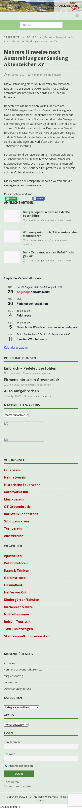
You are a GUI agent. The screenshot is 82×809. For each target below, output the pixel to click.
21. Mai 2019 (32, 260)
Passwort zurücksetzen (18, 786)
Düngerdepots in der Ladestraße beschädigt (46, 214)
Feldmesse (24, 315)
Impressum (11, 682)
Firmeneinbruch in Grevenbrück (32, 379)
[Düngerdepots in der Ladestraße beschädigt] (12, 216)
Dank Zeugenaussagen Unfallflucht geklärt (48, 254)
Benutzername (13, 742)
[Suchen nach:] (41, 25)
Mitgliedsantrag (13, 676)
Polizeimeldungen (20, 358)
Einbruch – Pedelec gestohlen (30, 368)
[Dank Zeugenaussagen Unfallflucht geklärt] (12, 257)
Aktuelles (9, 663)
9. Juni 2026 (13, 384)
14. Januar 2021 (17, 74)
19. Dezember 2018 (36, 240)
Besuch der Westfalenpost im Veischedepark (47, 327)
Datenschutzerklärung (17, 688)
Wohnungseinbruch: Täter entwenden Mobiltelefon (50, 234)
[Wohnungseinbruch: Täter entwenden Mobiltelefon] (12, 236)
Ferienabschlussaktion (32, 304)
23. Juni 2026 (13, 373)
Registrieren (11, 782)
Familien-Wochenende (32, 339)
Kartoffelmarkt (40, 292)
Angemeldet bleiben (20, 765)
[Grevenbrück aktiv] (41, 9)
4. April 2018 (32, 220)
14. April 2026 (14, 396)
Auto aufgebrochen (21, 391)
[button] (76, 16)
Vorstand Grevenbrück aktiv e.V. (23, 669)
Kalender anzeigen (16, 347)
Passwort (9, 754)
